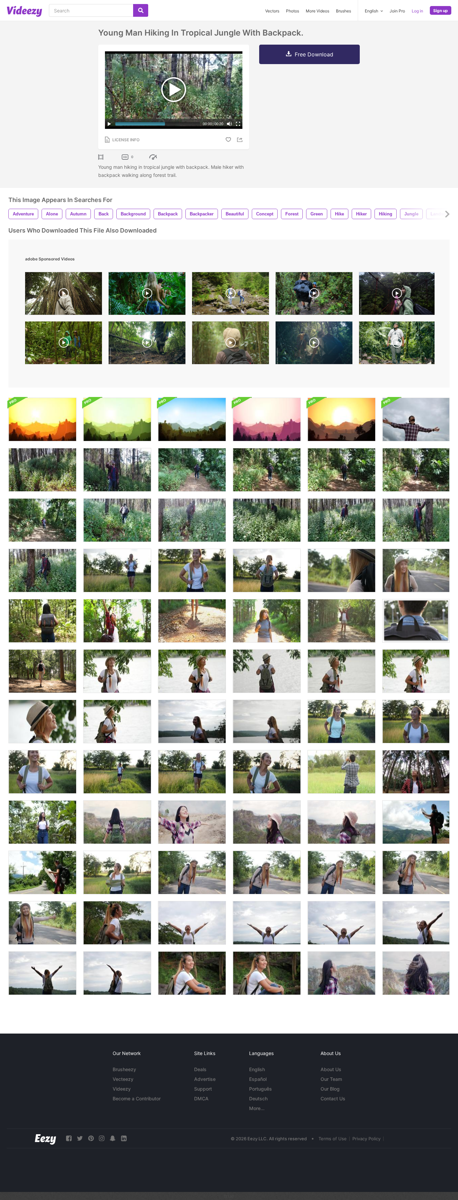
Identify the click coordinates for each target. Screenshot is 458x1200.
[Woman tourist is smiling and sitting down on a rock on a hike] (267, 973)
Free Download (314, 54)
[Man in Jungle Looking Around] (230, 344)
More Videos (317, 10)
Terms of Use (333, 1138)
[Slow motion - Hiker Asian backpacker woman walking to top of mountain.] (117, 822)
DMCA (201, 1098)
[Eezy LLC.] (45, 1138)
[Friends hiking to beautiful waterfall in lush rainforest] (147, 295)
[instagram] (101, 1138)
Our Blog (330, 1089)
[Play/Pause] (109, 124)
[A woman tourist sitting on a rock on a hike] (192, 973)
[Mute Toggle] (229, 124)
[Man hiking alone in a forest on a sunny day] (42, 671)
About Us (331, 1069)
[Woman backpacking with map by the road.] (42, 872)
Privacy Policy (366, 1138)
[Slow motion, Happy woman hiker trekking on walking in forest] (341, 721)
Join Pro (397, 10)
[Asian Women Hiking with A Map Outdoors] (416, 822)
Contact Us (333, 1098)
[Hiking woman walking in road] (341, 570)
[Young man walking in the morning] (416, 621)
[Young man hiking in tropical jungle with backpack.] (267, 470)
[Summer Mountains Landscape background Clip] (192, 419)
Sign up (440, 10)
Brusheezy (124, 1069)
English (257, 1069)
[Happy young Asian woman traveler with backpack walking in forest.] (341, 621)
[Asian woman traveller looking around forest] (42, 822)
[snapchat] (113, 1138)
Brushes (343, 10)
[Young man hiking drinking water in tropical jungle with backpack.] (117, 470)
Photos (292, 10)
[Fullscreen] (238, 124)
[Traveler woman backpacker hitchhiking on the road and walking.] (192, 872)
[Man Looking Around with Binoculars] (341, 772)
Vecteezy (123, 1079)
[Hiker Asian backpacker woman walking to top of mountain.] (267, 822)
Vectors (272, 10)
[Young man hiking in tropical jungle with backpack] (192, 470)
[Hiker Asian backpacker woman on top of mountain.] (341, 973)
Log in (417, 10)
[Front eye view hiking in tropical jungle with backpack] (42, 470)
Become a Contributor (137, 1098)
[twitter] (80, 1138)
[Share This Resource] (240, 140)
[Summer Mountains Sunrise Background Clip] (42, 419)
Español (258, 1079)
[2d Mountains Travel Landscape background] (341, 419)
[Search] (140, 10)
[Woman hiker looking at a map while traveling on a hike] (117, 872)
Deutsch (258, 1098)
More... (257, 1108)
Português (260, 1089)
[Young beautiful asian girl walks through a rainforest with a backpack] (42, 621)
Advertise (205, 1079)
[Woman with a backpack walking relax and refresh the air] (117, 671)
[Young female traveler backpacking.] (416, 772)
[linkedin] (123, 1138)
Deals (200, 1069)
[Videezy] (24, 11)
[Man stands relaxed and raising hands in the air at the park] (416, 419)
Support (203, 1089)
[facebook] (68, 1138)
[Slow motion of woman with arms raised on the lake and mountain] (117, 923)
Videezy (122, 1089)
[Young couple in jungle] (397, 295)
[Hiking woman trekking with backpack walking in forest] (117, 570)
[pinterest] (91, 1138)
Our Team (331, 1079)
